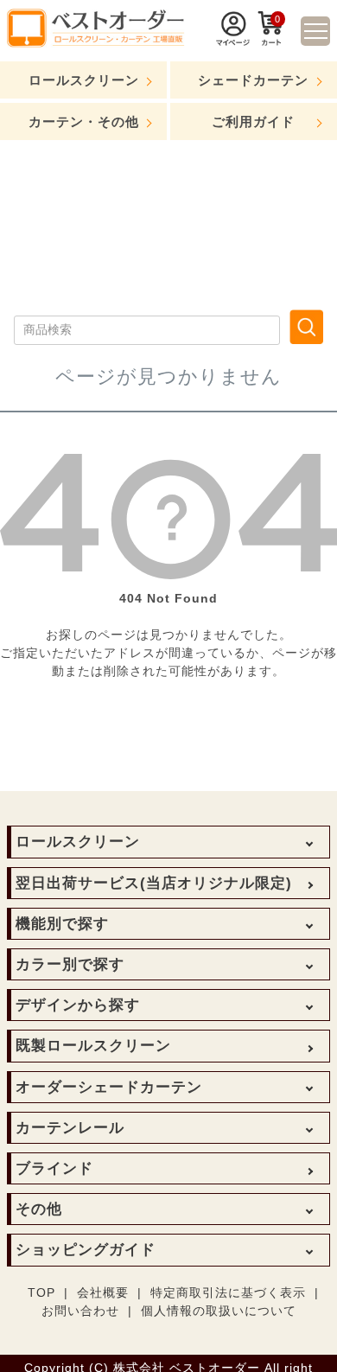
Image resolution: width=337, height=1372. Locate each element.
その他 (39, 1209)
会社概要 (103, 1292)
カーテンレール (70, 1128)
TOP (41, 1292)
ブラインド (54, 1168)
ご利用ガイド (253, 121)
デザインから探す (78, 1005)
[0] (271, 41)
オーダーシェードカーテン (109, 1087)
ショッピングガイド (86, 1249)
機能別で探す (62, 924)
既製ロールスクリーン (93, 1045)
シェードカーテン (253, 80)
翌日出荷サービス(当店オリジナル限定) (154, 883)
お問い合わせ (80, 1311)
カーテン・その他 (84, 121)
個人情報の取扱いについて (218, 1311)
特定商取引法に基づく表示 (228, 1292)
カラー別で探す (70, 964)
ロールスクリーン (84, 80)
